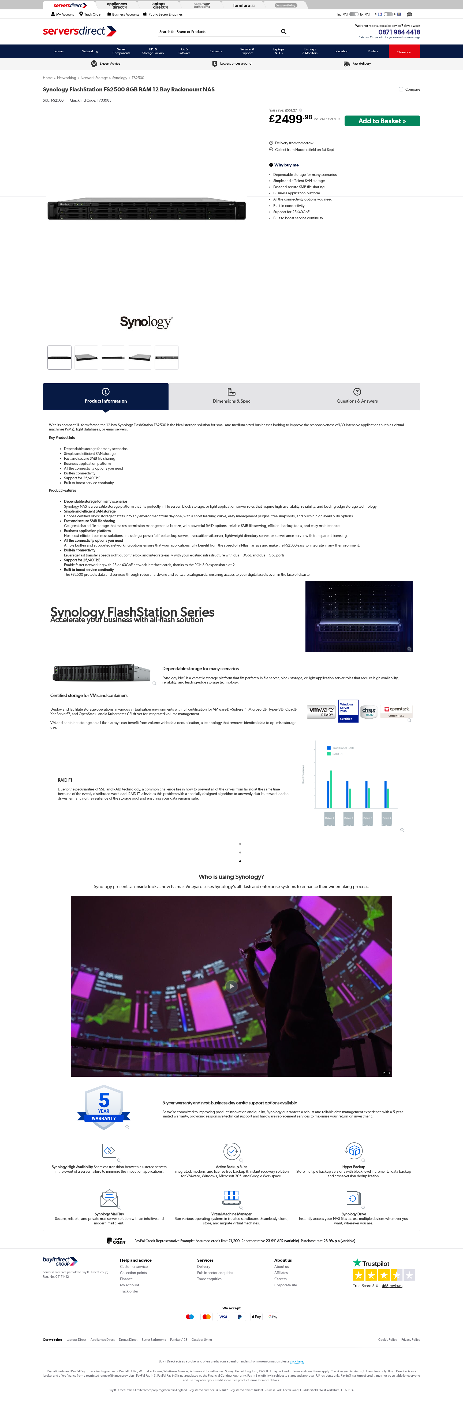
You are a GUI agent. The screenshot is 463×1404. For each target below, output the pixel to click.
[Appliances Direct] (116, 5)
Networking (90, 51)
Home (48, 78)
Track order (129, 1291)
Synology (119, 78)
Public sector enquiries (215, 1273)
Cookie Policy (387, 1340)
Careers (280, 1279)
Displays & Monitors (310, 51)
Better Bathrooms (154, 1340)
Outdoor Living (202, 1340)
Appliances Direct (103, 1340)
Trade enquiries (209, 1279)
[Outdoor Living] (285, 5)
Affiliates (281, 1273)
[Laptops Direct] (159, 5)
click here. (297, 1361)
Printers (373, 51)
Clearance (403, 52)
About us (281, 1266)
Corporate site (285, 1285)
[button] (246, 203)
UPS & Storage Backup (153, 51)
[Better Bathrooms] (201, 5)
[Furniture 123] (243, 5)
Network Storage (94, 78)
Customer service (134, 1266)
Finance (126, 1279)
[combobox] (224, 31)
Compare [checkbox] (412, 89)
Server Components (121, 51)
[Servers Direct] (69, 5)
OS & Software (184, 51)
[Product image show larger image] (359, 616)
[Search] (284, 31)
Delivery (203, 1266)
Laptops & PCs (278, 51)
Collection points (133, 1273)
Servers (59, 51)
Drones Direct (128, 1340)
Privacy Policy (410, 1340)
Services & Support (247, 51)
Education (341, 51)
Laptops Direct (76, 1340)
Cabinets (216, 51)
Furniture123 (178, 1340)
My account (129, 1285)
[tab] (240, 844)
